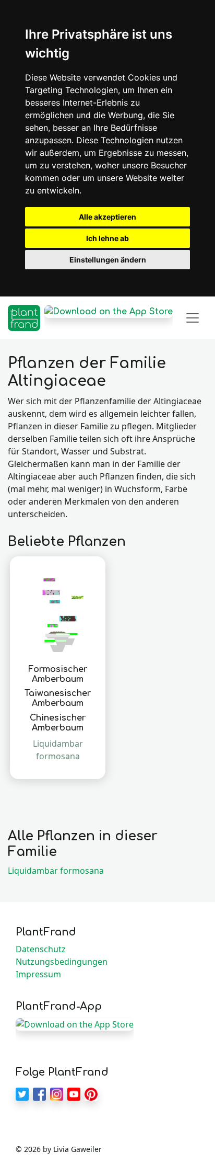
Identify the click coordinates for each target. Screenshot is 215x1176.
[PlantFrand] (24, 318)
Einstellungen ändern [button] (107, 259)
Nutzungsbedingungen (62, 961)
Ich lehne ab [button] (107, 238)
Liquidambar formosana (56, 870)
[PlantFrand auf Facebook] (39, 1093)
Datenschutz (41, 949)
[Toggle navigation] (192, 317)
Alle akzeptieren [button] (107, 216)
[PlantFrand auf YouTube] (73, 1093)
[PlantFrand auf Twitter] (22, 1093)
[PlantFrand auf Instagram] (56, 1093)
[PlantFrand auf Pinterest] (91, 1093)
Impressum (38, 974)
